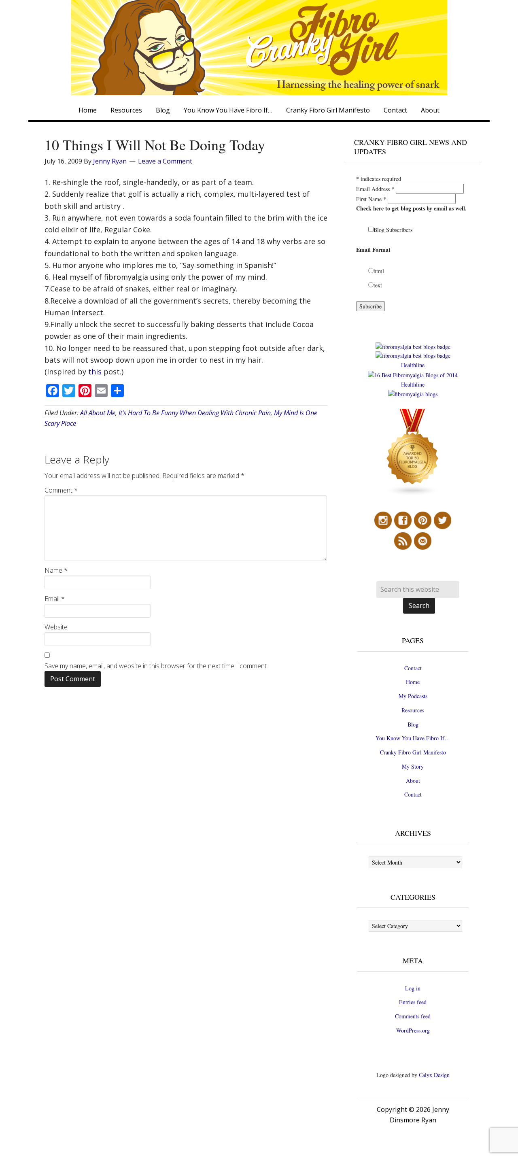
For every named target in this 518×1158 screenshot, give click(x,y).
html (379, 271)
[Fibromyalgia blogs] (412, 494)
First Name (371, 199)
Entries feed (413, 1002)
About (413, 780)
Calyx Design (434, 1075)
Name (56, 570)
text (378, 285)
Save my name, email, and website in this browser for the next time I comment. (156, 665)
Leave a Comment (165, 161)
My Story (413, 766)
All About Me (97, 412)
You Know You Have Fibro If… (413, 738)
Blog (413, 724)
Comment (61, 490)
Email (55, 598)
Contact (413, 668)
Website (56, 627)
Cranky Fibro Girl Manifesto (413, 752)
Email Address (375, 189)
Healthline (413, 365)
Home (413, 682)
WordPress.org (413, 1030)
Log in (412, 988)
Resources (412, 710)
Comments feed (413, 1016)
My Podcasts (413, 696)
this (96, 371)
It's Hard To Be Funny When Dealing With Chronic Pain (195, 412)
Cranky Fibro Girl (259, 47)
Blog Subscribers (393, 230)
